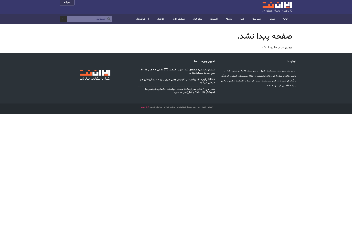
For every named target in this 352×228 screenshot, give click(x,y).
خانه (285, 19)
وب (242, 19)
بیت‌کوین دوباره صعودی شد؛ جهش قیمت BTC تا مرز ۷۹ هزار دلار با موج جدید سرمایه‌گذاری (178, 71)
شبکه (229, 19)
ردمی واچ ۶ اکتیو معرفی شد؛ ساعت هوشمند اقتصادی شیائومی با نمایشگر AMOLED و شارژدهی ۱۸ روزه (180, 90)
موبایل (160, 19)
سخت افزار (179, 19)
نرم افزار (197, 19)
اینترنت (256, 19)
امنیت (214, 19)
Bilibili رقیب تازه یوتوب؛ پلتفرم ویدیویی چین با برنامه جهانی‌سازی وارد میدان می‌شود (177, 81)
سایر (272, 19)
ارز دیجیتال (142, 19)
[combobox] (89, 19)
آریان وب (145, 107)
